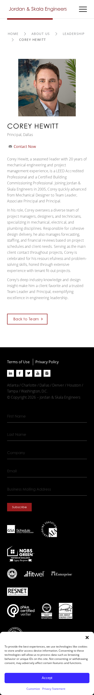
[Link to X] (28, 373)
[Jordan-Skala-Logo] (39, 9)
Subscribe (19, 507)
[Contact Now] (10, 146)
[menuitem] (80, 9)
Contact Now (25, 146)
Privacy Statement (53, 688)
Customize (33, 688)
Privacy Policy (47, 361)
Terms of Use (18, 361)
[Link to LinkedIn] (10, 373)
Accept (47, 678)
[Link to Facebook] (19, 373)
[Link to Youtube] (37, 373)
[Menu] (80, 9)
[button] (87, 637)
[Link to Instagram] (47, 373)
